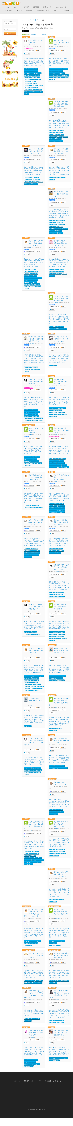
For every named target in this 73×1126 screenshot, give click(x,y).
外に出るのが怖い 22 (29, 1066)
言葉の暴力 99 (28, 284)
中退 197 (52, 414)
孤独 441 (60, 136)
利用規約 (26, 1081)
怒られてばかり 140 (29, 857)
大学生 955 (52, 130)
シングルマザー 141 (29, 684)
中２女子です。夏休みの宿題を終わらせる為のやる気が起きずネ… (35, 339)
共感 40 (38, 159)
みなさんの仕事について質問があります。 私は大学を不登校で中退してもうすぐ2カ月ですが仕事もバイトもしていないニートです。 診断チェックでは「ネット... (59, 401)
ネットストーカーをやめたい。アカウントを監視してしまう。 (35, 955)
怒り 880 (27, 286)
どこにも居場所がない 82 (55, 945)
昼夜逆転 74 (52, 507)
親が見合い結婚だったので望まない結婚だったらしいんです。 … (61, 243)
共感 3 (63, 881)
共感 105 (39, 833)
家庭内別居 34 (28, 83)
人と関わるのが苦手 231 (55, 768)
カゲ (56, 155)
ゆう (56, 198)
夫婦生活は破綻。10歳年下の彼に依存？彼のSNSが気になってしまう (61, 650)
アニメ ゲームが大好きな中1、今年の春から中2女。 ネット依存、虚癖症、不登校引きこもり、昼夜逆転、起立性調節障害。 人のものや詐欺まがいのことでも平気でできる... (59, 496)
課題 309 (27, 369)
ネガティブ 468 (36, 79)
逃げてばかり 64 (36, 77)
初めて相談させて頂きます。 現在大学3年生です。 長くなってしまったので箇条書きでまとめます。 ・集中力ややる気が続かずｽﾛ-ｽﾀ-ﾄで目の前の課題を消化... (34, 844)
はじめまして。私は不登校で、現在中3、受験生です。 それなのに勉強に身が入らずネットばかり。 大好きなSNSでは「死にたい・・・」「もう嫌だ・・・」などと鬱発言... (59, 1013)
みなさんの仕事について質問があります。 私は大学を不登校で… (36, 430)
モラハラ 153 (53, 680)
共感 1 (63, 831)
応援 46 (52, 205)
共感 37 (38, 251)
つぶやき (16, 7)
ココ (31, 918)
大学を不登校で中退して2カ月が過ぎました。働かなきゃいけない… (61, 430)
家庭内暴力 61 (53, 678)
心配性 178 (37, 684)
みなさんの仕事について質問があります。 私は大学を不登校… (61, 381)
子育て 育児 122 (36, 768)
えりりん (32, 1037)
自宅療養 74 (61, 851)
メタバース (65, 10)
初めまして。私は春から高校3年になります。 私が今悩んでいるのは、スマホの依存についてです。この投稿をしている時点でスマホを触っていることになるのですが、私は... (59, 541)
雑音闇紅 (57, 999)
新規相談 (36, 7)
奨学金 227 (27, 81)
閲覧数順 (33, 34)
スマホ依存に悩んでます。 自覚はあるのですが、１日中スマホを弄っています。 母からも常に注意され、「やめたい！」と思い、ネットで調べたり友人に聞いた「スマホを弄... (34, 719)
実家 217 (27, 94)
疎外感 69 (27, 89)
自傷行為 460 (58, 77)
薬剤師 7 (60, 141)
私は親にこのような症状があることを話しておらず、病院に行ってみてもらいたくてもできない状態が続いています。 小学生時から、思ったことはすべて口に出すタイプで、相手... (59, 318)
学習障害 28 (52, 228)
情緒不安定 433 (35, 177)
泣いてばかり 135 (37, 73)
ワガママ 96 (27, 418)
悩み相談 (26, 7)
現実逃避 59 (33, 91)
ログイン (19, 10)
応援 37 (52, 488)
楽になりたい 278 (61, 507)
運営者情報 (48, 1081)
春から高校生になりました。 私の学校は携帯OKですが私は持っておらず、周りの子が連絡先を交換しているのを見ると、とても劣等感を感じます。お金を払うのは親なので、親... (34, 497)
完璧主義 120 (59, 230)
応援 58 (27, 488)
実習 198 (52, 640)
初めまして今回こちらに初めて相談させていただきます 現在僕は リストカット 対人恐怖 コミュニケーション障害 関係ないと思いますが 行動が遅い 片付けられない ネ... (59, 170)
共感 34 (64, 530)
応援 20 (52, 53)
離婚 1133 (35, 69)
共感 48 (64, 485)
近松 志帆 (31, 343)
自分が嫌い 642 (61, 220)
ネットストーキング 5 (29, 980)
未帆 (56, 386)
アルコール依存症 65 (29, 278)
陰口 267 (27, 183)
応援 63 (27, 350)
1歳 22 (26, 774)
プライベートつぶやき (42, 10)
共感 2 (63, 962)
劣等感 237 (27, 507)
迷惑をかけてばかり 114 (38, 860)
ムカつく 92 (27, 416)
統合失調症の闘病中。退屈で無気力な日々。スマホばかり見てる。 (61, 824)
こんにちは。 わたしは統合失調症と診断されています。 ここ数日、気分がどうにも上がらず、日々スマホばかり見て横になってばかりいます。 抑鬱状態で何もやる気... (59, 842)
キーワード (8, 10)
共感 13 (64, 791)
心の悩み (26, 37)
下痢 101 (52, 230)
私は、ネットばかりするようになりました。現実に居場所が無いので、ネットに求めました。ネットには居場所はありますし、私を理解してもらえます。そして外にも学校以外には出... (59, 933)
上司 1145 (52, 410)
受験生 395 (27, 273)
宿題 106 (61, 233)
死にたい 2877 (65, 69)
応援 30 (52, 441)
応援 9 (52, 660)
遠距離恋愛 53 (65, 75)
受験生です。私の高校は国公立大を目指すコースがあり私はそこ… (35, 381)
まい (56, 247)
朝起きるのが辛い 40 (29, 770)
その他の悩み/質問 (29, 425)
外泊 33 (52, 77)
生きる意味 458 (53, 505)
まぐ (31, 247)
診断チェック (47, 7)
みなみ (30, 46)
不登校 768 (52, 222)
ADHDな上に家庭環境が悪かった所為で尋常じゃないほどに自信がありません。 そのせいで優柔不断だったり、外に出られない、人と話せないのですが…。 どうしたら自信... (59, 758)
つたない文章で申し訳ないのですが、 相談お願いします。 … (61, 194)
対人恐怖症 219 (40, 686)
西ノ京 (56, 108)
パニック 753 (28, 71)
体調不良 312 (53, 224)
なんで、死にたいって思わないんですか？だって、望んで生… (35, 522)
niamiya (57, 655)
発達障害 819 (28, 772)
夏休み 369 (35, 367)
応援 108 (53, 254)
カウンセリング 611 (29, 412)
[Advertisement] (36, 1095)
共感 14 (64, 50)
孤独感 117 (58, 138)
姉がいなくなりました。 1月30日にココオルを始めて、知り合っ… (61, 339)
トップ (7, 7)
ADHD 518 (64, 768)
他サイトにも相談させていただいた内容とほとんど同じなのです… (35, 151)
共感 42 (38, 657)
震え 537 (41, 85)
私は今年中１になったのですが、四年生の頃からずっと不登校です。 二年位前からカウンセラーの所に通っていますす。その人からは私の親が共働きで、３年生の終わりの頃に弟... (34, 933)
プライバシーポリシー (37, 1081)
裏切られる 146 (34, 688)
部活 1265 (60, 132)
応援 (26, 965)
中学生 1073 (35, 71)
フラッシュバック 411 (55, 69)
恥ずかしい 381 (28, 634)
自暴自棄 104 (38, 278)
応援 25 (52, 162)
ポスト (30, 481)
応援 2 (52, 965)
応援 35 (27, 162)
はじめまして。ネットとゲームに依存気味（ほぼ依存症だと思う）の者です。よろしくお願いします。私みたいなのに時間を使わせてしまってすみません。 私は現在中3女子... (34, 669)
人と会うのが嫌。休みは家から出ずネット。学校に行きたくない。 (35, 1033)
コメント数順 (42, 34)
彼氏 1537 (52, 71)
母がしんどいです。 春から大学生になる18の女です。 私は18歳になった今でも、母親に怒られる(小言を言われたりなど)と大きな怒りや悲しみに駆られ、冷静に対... (34, 262)
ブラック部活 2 (53, 141)
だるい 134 (60, 809)
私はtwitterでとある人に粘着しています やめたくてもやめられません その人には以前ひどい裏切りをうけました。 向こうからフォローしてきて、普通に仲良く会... (34, 973)
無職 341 (58, 980)
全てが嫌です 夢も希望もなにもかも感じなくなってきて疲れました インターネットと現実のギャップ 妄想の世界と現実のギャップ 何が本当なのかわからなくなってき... (59, 973)
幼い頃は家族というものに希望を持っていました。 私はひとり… (35, 42)
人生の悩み (27, 517)
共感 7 (63, 747)
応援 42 (27, 533)
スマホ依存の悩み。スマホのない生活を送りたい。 (35, 700)
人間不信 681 (36, 678)
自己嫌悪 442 (60, 226)
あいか (30, 386)
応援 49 (27, 392)
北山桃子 (57, 46)
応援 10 (27, 53)
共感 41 (64, 202)
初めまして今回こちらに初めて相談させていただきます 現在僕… (61, 151)
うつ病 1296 (53, 809)
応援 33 (52, 392)
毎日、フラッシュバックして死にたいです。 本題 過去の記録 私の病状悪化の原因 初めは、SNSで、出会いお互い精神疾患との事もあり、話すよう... (59, 61)
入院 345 (52, 79)
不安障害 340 (53, 416)
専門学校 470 (28, 75)
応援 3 (52, 884)
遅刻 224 (65, 228)
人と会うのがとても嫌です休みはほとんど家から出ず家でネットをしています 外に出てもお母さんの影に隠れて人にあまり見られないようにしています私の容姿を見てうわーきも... (34, 1052)
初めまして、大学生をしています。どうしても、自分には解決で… (61, 104)
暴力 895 (34, 275)
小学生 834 (34, 181)
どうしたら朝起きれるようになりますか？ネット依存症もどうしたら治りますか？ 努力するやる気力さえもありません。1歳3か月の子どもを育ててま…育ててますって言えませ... (34, 761)
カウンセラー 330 (34, 555)
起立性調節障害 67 (54, 512)
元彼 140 (52, 75)
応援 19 (27, 752)
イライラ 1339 (36, 284)
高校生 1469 (53, 132)
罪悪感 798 (33, 855)
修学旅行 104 (53, 634)
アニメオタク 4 (28, 557)
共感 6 (38, 921)
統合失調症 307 (61, 849)
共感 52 (64, 251)
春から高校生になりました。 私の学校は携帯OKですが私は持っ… (35, 477)
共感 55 (38, 485)
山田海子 (31, 705)
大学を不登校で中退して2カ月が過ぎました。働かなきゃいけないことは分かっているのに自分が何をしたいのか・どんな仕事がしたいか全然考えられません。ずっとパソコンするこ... (59, 450)
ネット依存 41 (28, 77)
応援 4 (52, 350)
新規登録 (29, 10)
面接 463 (39, 89)
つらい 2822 (66, 77)
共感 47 (64, 613)
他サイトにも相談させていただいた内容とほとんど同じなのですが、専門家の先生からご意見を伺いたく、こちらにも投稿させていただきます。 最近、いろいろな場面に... (34, 170)
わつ (31, 747)
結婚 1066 (27, 91)
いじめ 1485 (59, 71)
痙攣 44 (41, 688)
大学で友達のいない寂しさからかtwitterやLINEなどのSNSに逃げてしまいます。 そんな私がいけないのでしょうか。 (34, 1012)
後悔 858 (58, 553)
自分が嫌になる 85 (61, 510)
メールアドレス (8, 21)
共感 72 (38, 347)
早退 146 (64, 638)
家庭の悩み (27, 988)
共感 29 (64, 159)
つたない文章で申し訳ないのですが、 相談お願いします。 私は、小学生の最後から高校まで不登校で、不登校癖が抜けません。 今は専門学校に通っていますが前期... (59, 213)
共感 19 (64, 112)
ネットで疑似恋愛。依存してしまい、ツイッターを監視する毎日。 (61, 1033)
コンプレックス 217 (29, 1064)
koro (30, 611)
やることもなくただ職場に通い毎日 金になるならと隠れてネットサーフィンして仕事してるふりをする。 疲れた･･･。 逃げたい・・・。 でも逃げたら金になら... (59, 892)
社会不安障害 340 (61, 408)
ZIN (31, 830)
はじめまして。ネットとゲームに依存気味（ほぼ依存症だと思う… (35, 650)
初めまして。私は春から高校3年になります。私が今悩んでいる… (61, 522)
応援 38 (27, 441)
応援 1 (52, 834)
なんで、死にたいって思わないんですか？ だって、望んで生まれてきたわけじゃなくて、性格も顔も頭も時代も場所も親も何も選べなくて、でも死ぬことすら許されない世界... (34, 541)
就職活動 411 (28, 69)
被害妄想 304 (28, 282)
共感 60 (38, 530)
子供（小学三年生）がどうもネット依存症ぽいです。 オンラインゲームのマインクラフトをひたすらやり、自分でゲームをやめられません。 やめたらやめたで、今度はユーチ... (59, 585)
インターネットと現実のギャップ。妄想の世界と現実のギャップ (61, 955)
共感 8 (63, 657)
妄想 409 (27, 269)
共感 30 (64, 306)
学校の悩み (52, 779)
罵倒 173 (27, 288)
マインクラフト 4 (60, 596)
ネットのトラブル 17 (37, 982)
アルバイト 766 (36, 75)
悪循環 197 (60, 134)
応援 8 (52, 750)
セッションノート (61, 7)
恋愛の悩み (52, 645)
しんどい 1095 (36, 634)
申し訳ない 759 (53, 233)
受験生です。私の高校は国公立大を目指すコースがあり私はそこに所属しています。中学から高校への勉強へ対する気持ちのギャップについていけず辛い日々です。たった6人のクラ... (34, 402)
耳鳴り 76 (34, 418)
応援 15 (52, 115)
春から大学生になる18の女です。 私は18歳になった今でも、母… (36, 243)
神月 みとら (57, 302)
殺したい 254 (61, 73)
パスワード (7, 27)
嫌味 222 (33, 286)
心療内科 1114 (28, 85)
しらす (56, 744)
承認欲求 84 (27, 181)
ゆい (56, 481)
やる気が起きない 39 (35, 369)
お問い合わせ (57, 1081)
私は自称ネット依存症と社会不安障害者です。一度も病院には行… (61, 607)
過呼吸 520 (27, 409)
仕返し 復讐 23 (28, 982)
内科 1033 (33, 89)
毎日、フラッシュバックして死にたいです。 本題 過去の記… (61, 42)
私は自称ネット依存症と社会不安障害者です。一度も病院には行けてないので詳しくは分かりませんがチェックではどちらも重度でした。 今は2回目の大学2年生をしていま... (59, 625)
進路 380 (52, 138)
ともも (31, 999)
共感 (63, 1039)
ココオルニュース (17, 1081)
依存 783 (35, 83)
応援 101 (27, 836)
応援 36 (27, 254)
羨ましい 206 (35, 680)
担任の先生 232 (35, 416)
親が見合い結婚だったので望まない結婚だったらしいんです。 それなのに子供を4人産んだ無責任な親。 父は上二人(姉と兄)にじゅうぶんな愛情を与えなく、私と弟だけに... (59, 262)
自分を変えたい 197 (29, 862)
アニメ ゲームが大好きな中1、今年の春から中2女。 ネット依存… (61, 477)
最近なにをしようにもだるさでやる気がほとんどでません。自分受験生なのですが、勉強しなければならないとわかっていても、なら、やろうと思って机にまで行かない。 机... (59, 802)
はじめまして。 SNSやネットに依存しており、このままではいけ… (36, 607)
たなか (30, 155)
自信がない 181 (34, 87)
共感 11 (38, 50)
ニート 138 (64, 414)
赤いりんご (57, 918)
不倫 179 (59, 273)
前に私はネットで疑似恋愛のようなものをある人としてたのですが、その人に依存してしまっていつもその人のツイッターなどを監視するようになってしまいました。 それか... (59, 1051)
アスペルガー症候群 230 (55, 328)
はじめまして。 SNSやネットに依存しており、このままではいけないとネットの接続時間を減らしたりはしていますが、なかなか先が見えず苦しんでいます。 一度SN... (34, 625)
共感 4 (63, 347)
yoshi (57, 878)
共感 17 (38, 749)
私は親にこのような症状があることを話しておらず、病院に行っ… (61, 298)
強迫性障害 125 (28, 79)
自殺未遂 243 (53, 136)
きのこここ (57, 526)
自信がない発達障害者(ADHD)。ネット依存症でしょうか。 (61, 740)
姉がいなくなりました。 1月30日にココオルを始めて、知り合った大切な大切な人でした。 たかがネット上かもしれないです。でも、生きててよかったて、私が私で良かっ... (59, 358)
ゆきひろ (57, 571)
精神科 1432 (53, 220)
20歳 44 (40, 91)
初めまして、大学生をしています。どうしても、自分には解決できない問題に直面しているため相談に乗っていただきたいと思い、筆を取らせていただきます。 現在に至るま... (59, 123)
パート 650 (52, 467)
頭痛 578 (37, 1064)
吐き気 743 (27, 420)
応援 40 (27, 660)
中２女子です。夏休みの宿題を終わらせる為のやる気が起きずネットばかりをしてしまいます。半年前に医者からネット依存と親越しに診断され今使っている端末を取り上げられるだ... (34, 359)
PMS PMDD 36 (53, 676)
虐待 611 (34, 81)
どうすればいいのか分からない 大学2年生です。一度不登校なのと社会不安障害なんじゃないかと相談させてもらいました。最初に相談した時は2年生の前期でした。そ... (59, 721)
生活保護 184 (28, 275)
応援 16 (52, 712)
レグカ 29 (27, 682)
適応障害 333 (53, 412)
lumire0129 (57, 828)
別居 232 (35, 85)
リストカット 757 (54, 177)
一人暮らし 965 (28, 73)
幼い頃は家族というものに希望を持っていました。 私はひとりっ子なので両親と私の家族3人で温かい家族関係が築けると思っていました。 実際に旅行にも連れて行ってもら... (34, 61)
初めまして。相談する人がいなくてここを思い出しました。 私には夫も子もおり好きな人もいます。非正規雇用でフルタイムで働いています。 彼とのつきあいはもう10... (59, 669)
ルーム (56, 10)
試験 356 (35, 271)
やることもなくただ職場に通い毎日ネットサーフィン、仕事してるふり (61, 874)
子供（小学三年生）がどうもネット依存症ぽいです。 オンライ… (61, 567)
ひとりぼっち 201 (28, 1018)
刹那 (31, 655)
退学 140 (27, 87)
